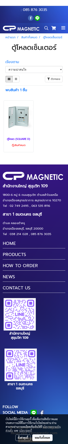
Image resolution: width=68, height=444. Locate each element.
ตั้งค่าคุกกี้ (23, 437)
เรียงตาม (14, 62)
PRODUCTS (14, 254)
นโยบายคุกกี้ (25, 430)
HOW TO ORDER (20, 265)
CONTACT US (16, 288)
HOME (9, 243)
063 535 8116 (36, 4)
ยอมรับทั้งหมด (42, 437)
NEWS (9, 277)
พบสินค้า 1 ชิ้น (16, 90)
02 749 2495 (19, 206)
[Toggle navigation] (63, 28)
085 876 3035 (35, 9)
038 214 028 (19, 234)
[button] (45, 28)
